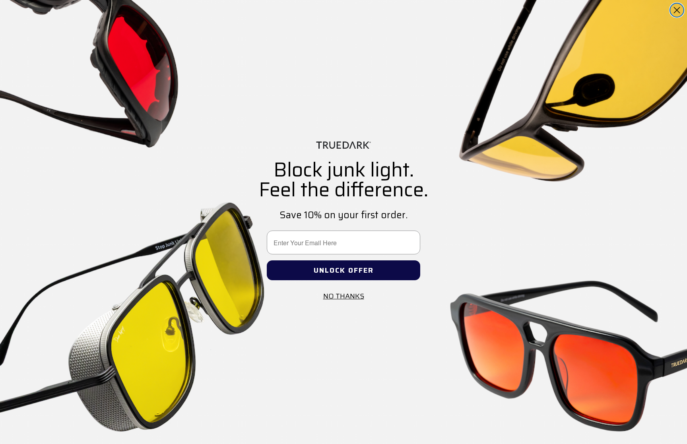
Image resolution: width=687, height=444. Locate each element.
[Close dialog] (677, 10)
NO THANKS (343, 296)
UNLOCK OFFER (344, 270)
